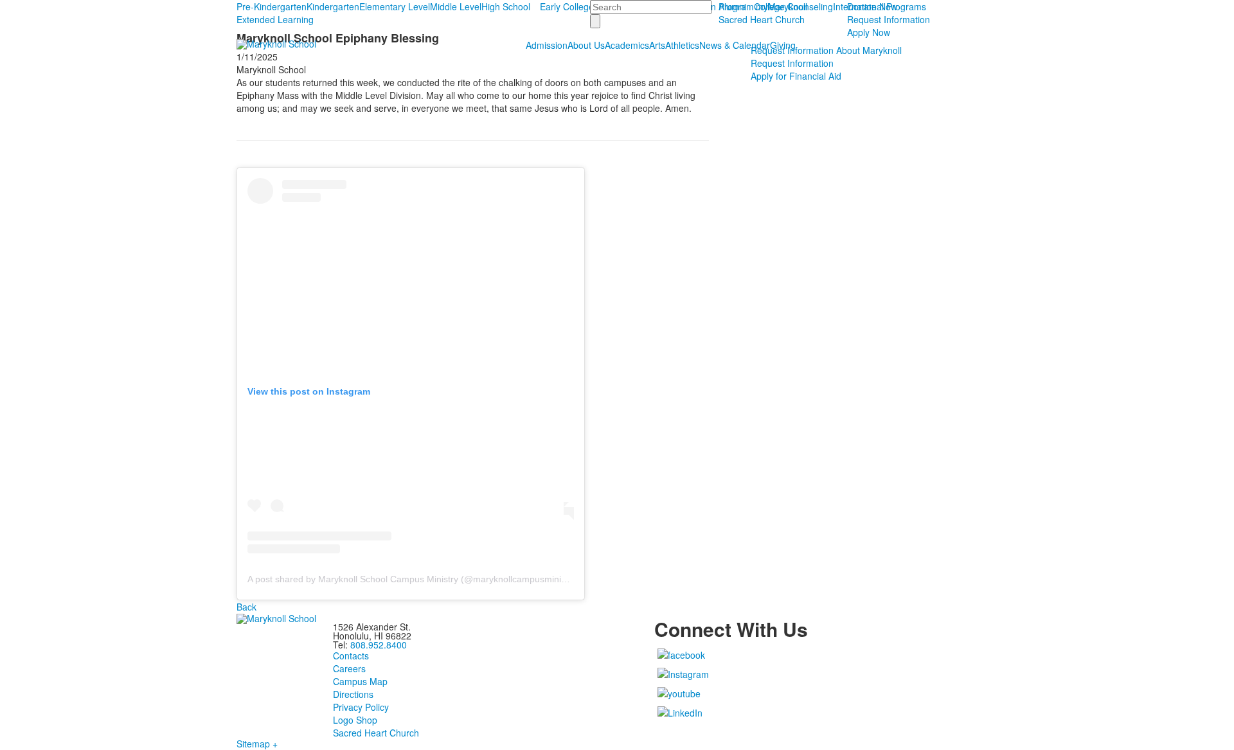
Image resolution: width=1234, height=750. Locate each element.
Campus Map (360, 681)
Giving (783, 45)
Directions (353, 694)
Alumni (732, 6)
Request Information (888, 19)
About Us (586, 45)
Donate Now (872, 6)
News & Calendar (734, 45)
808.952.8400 (378, 644)
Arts (657, 45)
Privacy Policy (361, 707)
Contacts (351, 655)
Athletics (682, 45)
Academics (627, 45)
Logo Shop (355, 719)
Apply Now (868, 32)
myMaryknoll (781, 6)
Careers (349, 668)
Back (246, 606)
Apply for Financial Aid (796, 75)
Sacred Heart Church (762, 19)
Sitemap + (257, 743)
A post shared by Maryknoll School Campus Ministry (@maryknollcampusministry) (413, 579)
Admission (547, 45)
